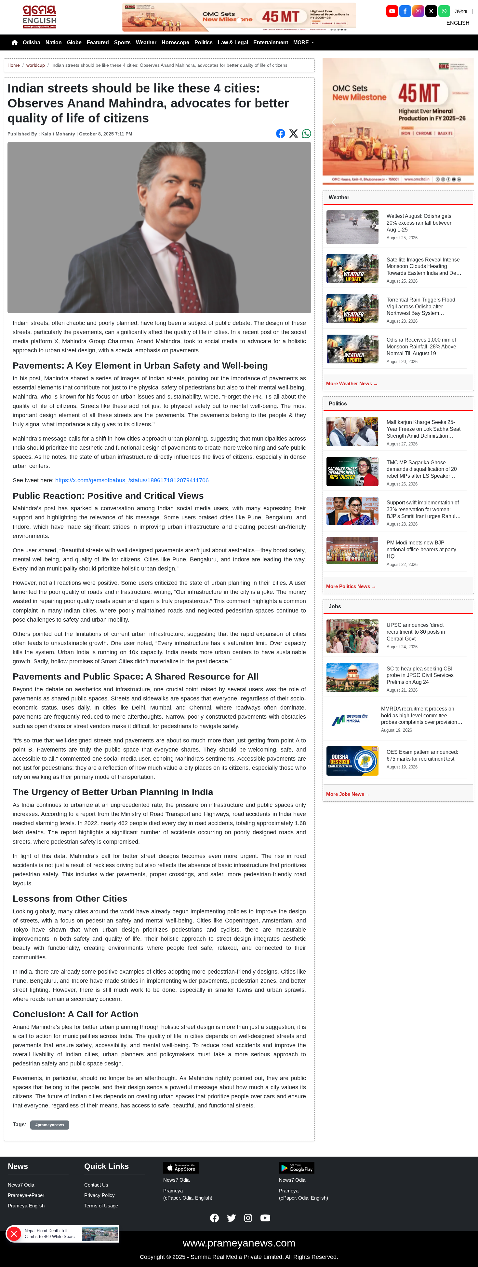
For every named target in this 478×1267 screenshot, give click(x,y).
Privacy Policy (99, 1195)
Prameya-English (26, 1205)
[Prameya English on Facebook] (214, 1218)
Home (13, 65)
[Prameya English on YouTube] (265, 1218)
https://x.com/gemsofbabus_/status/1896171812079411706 (132, 480)
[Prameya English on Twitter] (231, 1218)
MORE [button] (301, 42)
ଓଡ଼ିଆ (461, 11)
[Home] (14, 42)
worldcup (35, 65)
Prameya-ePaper (26, 1195)
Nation (54, 42)
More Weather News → (352, 383)
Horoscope (175, 42)
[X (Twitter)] (431, 11)
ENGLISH (458, 23)
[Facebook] (405, 11)
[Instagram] (418, 11)
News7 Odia (21, 1185)
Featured (98, 42)
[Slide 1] (239, 20)
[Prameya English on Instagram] (248, 1218)
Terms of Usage (101, 1205)
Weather (146, 42)
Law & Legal (233, 42)
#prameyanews (49, 1125)
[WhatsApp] (444, 11)
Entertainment (270, 42)
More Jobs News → (348, 794)
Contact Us (96, 1185)
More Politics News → (351, 586)
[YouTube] (392, 11)
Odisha (31, 42)
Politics (203, 42)
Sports (122, 42)
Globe (74, 42)
